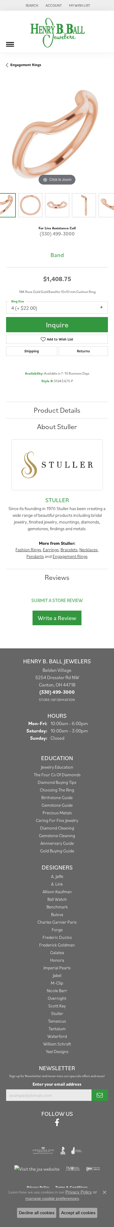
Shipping (31, 351)
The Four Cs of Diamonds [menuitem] (57, 774)
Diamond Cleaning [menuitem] (57, 828)
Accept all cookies (78, 1212)
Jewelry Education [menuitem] (57, 767)
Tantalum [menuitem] (57, 1028)
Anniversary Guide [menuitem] (57, 843)
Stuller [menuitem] (57, 1013)
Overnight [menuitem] (57, 998)
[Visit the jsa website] (37, 1168)
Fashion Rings (28, 549)
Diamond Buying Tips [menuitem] (57, 782)
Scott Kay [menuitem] (57, 1006)
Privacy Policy (78, 1192)
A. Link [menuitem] (57, 884)
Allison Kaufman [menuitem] (57, 891)
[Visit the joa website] (76, 1150)
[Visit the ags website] (43, 1150)
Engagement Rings (25, 64)
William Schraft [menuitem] (57, 1044)
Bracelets (69, 549)
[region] (57, 136)
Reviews (57, 577)
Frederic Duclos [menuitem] (57, 937)
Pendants (35, 556)
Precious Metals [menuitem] (57, 813)
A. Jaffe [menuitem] (57, 876)
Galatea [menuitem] (57, 952)
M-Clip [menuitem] (57, 983)
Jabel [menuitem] (57, 975)
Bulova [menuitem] (57, 914)
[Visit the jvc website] (73, 1168)
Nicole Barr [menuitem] (57, 990)
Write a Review (57, 618)
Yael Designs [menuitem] (57, 1051)
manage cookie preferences (52, 1198)
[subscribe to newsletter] (100, 1095)
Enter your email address (57, 1084)
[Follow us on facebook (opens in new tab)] (57, 1122)
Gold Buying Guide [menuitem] (57, 851)
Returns (83, 351)
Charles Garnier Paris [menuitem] (57, 922)
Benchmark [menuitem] (57, 907)
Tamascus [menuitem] (57, 1021)
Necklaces (88, 549)
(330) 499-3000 (57, 234)
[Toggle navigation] (10, 42)
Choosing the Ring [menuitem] (57, 790)
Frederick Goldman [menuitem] (57, 945)
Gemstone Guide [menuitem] (57, 805)
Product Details (57, 410)
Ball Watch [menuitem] (57, 899)
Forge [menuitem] (57, 930)
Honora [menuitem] (57, 960)
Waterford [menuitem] (57, 1036)
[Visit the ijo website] (93, 1168)
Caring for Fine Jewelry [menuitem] (57, 820)
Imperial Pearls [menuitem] (57, 968)
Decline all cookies (36, 1212)
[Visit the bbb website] (63, 1150)
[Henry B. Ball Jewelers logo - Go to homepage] (57, 31)
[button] (31, 5)
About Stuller (57, 426)
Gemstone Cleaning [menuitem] (57, 835)
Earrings (51, 549)
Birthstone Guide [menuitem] (57, 797)
